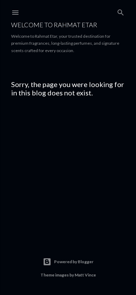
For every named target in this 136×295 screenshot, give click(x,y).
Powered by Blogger (73, 261)
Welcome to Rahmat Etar (54, 25)
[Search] (120, 11)
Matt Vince (85, 275)
